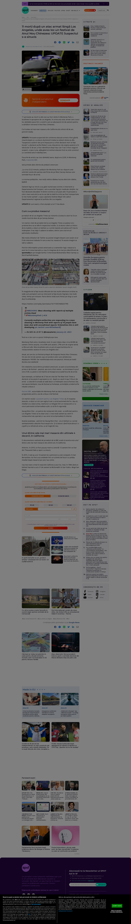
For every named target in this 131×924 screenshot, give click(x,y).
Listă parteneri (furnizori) (65, 911)
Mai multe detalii (36, 904)
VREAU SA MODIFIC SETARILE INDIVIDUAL (116, 911)
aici (29, 914)
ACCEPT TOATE (117, 906)
